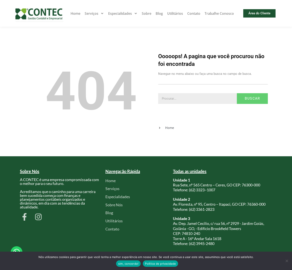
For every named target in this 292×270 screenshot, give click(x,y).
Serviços (91, 13)
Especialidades (120, 13)
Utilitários (175, 13)
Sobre (146, 13)
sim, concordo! (128, 263)
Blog (159, 13)
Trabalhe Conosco (219, 13)
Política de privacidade (160, 263)
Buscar (252, 98)
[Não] (287, 261)
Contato (193, 13)
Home (75, 13)
